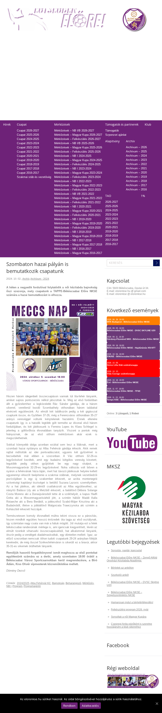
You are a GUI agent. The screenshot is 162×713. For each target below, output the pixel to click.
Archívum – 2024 (136, 155)
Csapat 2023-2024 (28, 143)
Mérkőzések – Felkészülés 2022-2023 (77, 189)
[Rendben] (157, 703)
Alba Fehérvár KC (40, 583)
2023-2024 (108, 53)
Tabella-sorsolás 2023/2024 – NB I (60, 57)
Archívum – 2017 (136, 185)
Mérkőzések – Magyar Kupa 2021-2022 (78, 198)
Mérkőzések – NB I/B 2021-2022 (74, 193)
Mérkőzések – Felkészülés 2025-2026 (77, 151)
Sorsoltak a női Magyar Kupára (128, 616)
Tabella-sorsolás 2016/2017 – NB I (60, 86)
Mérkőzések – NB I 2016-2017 (72, 248)
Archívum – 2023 (136, 159)
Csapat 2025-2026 (28, 134)
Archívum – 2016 (136, 189)
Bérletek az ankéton (122, 567)
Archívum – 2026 (136, 147)
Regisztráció (10, 44)
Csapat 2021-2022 (28, 151)
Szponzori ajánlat (115, 134)
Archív (130, 141)
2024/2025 (23, 583)
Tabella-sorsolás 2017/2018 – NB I (60, 82)
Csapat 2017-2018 (28, 168)
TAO (104, 37)
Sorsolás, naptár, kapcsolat (126, 550)
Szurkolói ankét (120, 574)
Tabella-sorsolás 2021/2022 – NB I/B (61, 65)
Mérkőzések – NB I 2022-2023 (72, 181)
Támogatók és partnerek (121, 124)
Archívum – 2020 (136, 172)
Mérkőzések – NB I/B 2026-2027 (74, 130)
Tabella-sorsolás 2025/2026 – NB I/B (61, 48)
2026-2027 (111, 201)
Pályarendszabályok (99, 105)
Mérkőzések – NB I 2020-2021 (72, 206)
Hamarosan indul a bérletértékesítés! (132, 602)
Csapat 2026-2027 (28, 130)
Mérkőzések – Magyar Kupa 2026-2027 (78, 134)
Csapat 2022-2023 (28, 147)
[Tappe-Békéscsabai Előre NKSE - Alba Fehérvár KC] (51, 389)
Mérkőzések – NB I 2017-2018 (72, 240)
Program (17, 586)
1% (139, 37)
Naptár (91, 37)
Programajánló (32, 586)
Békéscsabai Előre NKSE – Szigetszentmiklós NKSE (124, 594)
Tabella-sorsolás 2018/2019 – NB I (60, 78)
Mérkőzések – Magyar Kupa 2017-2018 (78, 244)
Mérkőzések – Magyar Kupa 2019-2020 (78, 223)
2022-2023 (108, 57)
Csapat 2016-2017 (28, 172)
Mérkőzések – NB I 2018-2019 (72, 231)
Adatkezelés (94, 109)
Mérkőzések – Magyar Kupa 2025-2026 (78, 147)
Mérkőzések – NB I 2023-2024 (72, 168)
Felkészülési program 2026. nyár (129, 609)
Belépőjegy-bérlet (13, 37)
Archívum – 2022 (136, 164)
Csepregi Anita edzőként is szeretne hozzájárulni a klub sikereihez (129, 625)
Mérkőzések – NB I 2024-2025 (72, 155)
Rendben (69, 705)
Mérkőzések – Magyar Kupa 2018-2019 (78, 236)
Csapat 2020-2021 (28, 155)
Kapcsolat (93, 90)
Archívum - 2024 (39, 278)
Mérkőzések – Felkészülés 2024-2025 (77, 164)
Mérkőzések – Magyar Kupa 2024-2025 (78, 160)
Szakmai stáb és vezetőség (34, 177)
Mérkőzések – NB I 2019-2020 (72, 219)
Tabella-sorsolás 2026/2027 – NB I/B (61, 44)
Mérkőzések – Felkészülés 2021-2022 (77, 202)
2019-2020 (108, 70)
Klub (148, 124)
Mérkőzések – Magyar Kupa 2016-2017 (78, 253)
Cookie (91, 113)
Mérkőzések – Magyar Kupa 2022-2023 (78, 185)
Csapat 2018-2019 (28, 164)
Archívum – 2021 (136, 168)
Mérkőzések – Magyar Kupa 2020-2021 (78, 210)
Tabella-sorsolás (49, 37)
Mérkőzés (88, 583)
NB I (8, 586)
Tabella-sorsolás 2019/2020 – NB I (60, 74)
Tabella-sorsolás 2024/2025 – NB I (60, 53)
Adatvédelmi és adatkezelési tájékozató (111, 97)
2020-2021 (108, 65)
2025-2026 (108, 44)
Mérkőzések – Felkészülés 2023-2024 (77, 177)
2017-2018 (108, 78)
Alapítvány (112, 141)
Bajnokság (58, 583)
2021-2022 (108, 61)
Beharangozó (73, 583)
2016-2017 (108, 82)
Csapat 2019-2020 (28, 160)
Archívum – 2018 (136, 181)
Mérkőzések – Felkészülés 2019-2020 (77, 227)
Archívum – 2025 (136, 151)
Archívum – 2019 (136, 176)
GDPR (90, 118)
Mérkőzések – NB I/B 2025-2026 (74, 143)
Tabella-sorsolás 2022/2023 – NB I (60, 61)
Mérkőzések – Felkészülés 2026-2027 (77, 139)
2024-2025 (108, 48)
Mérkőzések (62, 124)
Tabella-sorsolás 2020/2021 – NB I (60, 70)
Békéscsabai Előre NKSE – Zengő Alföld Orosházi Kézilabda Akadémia (132, 559)
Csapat (22, 124)
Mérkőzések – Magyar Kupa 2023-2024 (78, 172)
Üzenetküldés (95, 101)
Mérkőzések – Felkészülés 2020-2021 (77, 215)
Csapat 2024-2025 (28, 139)
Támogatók (112, 130)
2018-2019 (108, 74)
